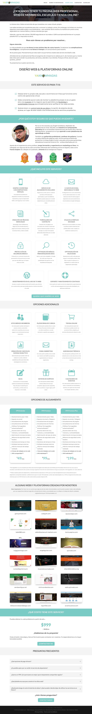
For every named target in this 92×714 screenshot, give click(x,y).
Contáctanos (46, 700)
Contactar (78, 2)
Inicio (45, 2)
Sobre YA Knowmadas (56, 2)
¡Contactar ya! (46, 644)
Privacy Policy (50, 707)
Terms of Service (57, 707)
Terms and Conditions (50, 712)
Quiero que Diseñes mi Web (46, 296)
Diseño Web (69, 2)
